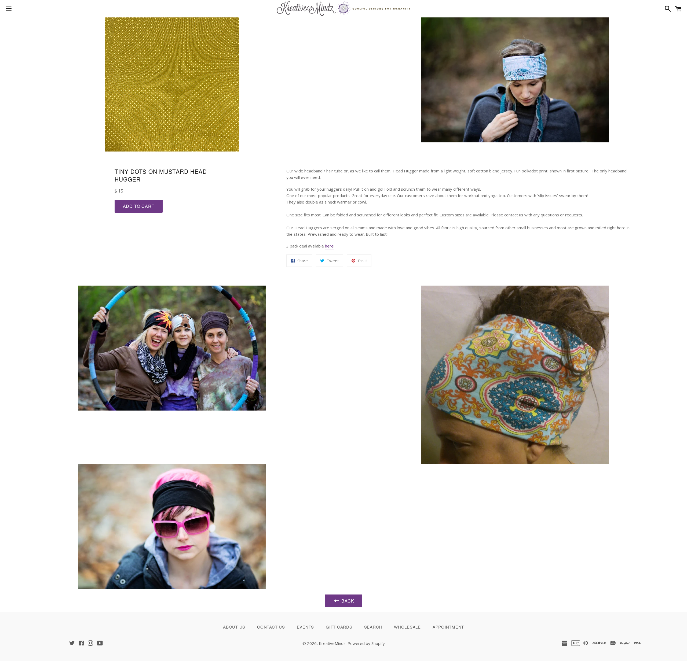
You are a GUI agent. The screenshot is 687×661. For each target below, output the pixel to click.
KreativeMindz (332, 643)
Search (373, 627)
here (329, 246)
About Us (234, 627)
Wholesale (407, 627)
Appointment (448, 627)
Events (305, 627)
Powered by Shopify (366, 643)
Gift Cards (339, 627)
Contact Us (271, 627)
